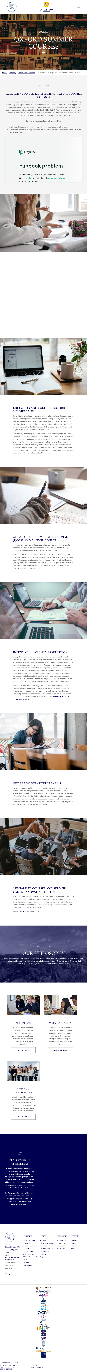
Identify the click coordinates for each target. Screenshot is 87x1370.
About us (75, 1236)
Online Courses (28, 1251)
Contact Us (23, 911)
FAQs (41, 1257)
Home (4, 73)
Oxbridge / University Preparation (27, 1262)
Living (43, 1236)
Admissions (62, 1236)
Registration (61, 1240)
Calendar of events (47, 1249)
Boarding (43, 1240)
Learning (12, 73)
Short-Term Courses (26, 73)
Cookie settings (6, 1369)
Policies (73, 1249)
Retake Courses (28, 1254)
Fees (72, 1246)
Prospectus (61, 1243)
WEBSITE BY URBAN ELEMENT (37, 1366)
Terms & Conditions (7, 1365)
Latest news (46, 9)
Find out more (23, 1050)
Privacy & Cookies (7, 1367)
